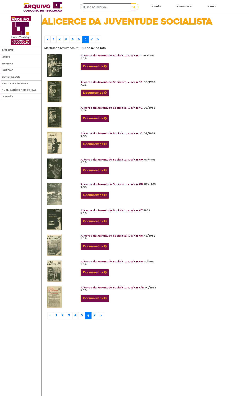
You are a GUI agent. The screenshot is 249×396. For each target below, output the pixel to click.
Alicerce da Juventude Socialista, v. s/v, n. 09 (112, 160)
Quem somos (184, 7)
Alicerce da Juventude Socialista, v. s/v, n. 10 (111, 82)
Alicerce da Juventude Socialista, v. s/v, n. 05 (112, 261)
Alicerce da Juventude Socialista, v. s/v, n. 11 (111, 55)
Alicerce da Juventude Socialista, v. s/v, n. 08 (112, 184)
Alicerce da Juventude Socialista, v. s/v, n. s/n (112, 287)
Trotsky (7, 64)
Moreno (7, 70)
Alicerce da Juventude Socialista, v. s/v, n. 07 (111, 210)
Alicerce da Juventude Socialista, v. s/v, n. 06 (112, 236)
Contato (212, 7)
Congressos (11, 77)
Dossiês (156, 7)
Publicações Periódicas (19, 90)
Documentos (93, 66)
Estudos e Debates (15, 84)
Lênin (6, 57)
